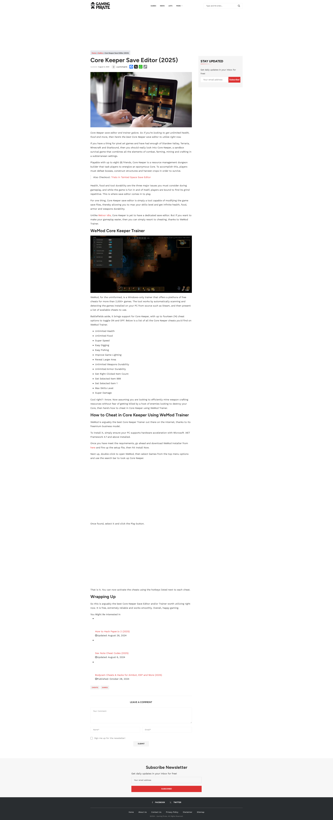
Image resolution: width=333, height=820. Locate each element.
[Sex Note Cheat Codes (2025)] (101, 644)
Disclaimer (187, 812)
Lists (170, 6)
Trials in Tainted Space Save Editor (131, 177)
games (105, 687)
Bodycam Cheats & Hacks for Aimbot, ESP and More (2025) (128, 675)
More (178, 6)
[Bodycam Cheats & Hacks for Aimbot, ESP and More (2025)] (101, 666)
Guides (153, 6)
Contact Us (156, 812)
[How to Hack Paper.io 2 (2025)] (101, 622)
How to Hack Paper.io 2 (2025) (112, 631)
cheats (95, 687)
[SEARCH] (239, 5)
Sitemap (200, 812)
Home (94, 53)
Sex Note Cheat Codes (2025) (112, 653)
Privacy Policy (172, 812)
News (162, 6)
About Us (142, 812)
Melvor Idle (104, 215)
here (92, 447)
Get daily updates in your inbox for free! (218, 72)
